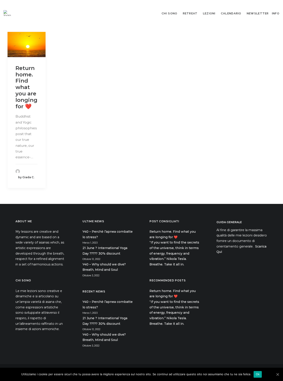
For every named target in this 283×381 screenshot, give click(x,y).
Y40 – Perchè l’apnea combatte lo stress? (107, 234)
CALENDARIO (231, 13)
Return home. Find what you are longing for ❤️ (26, 87)
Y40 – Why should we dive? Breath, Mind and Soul (104, 267)
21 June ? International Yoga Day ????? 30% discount (104, 250)
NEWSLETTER (258, 13)
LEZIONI (209, 13)
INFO (275, 13)
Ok (258, 374)
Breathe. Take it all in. (167, 264)
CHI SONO (169, 13)
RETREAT (190, 13)
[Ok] (277, 374)
